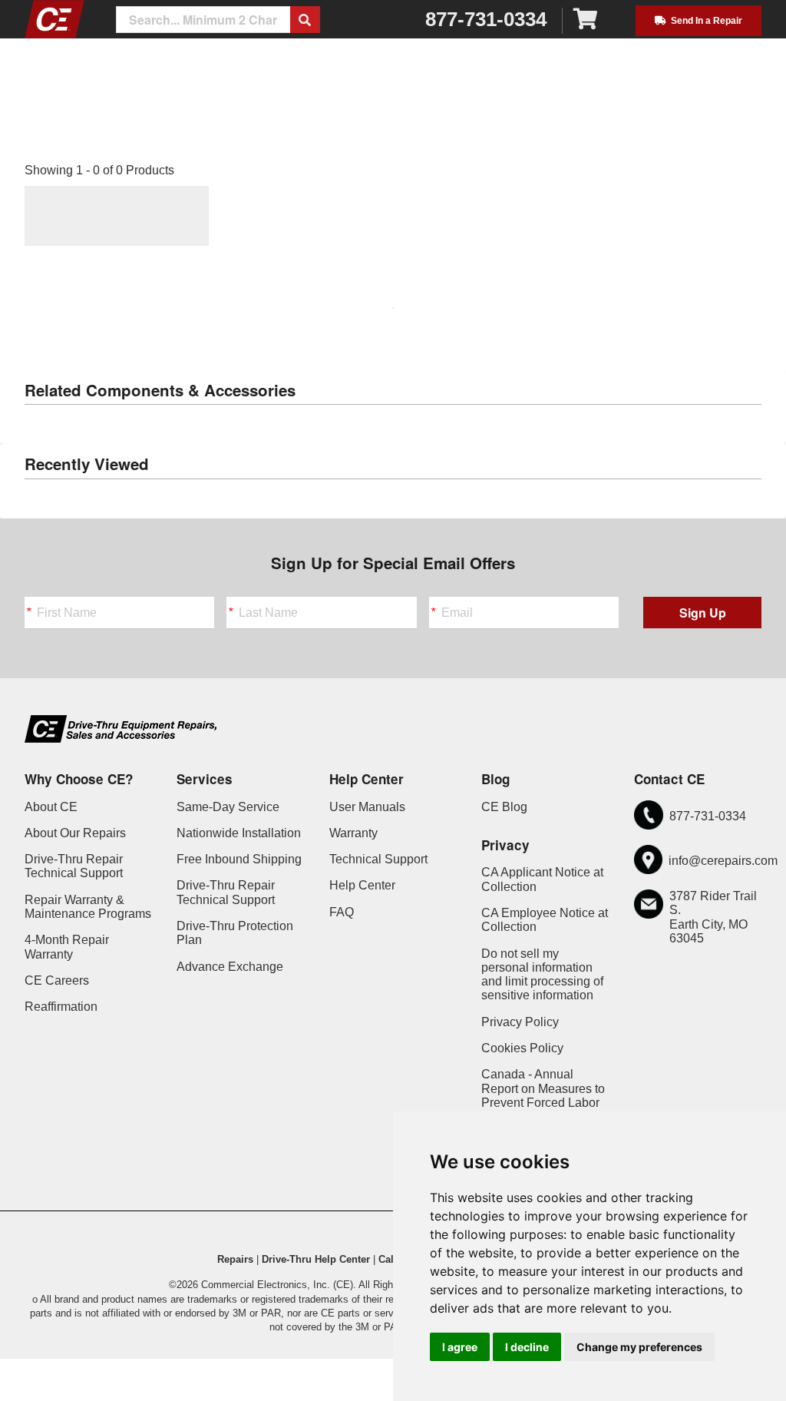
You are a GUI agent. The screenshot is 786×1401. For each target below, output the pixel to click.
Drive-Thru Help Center (316, 1259)
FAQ (341, 912)
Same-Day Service (228, 806)
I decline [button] (527, 1346)
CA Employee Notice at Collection (544, 919)
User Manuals (367, 806)
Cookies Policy (522, 1048)
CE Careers (57, 980)
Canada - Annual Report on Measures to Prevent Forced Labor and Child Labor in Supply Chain (543, 1102)
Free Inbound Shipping (239, 859)
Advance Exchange (230, 966)
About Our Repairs (75, 833)
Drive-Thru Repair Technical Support (74, 866)
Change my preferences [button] (639, 1346)
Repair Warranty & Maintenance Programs (88, 906)
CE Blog (504, 806)
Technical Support (378, 859)
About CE (51, 806)
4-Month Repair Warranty (67, 946)
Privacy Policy (520, 1021)
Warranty (353, 833)
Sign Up (702, 612)
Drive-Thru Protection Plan (235, 932)
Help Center (362, 885)
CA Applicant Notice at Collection (542, 879)
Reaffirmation (61, 1006)
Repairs (235, 1259)
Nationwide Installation (239, 833)
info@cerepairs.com (723, 860)
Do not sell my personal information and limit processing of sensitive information (542, 974)
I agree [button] (459, 1346)
